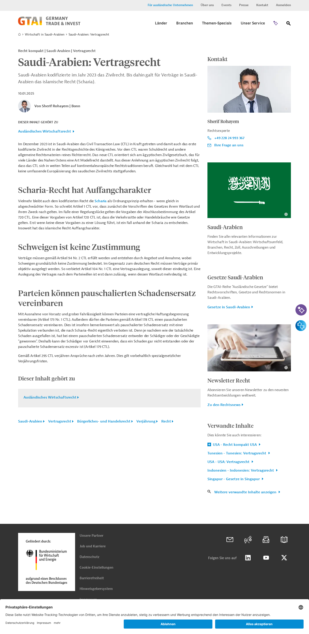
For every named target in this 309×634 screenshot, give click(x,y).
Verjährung (145, 421)
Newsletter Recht (228, 380)
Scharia (101, 201)
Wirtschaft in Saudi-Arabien (44, 34)
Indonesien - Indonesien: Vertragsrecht (241, 470)
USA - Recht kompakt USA (235, 444)
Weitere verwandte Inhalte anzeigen (245, 492)
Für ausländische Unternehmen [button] (170, 5)
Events (226, 5)
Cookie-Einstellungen (96, 567)
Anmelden (283, 5)
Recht (166, 421)
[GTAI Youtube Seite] (266, 558)
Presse (244, 5)
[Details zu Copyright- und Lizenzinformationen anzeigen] (286, 109)
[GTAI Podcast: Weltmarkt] (248, 539)
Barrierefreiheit (92, 578)
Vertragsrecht (59, 421)
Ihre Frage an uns (228, 145)
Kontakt (262, 5)
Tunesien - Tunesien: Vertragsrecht (237, 453)
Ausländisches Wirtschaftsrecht (44, 131)
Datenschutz (89, 557)
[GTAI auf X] (284, 558)
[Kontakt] (230, 539)
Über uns (207, 5)
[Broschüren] (284, 539)
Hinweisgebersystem (96, 589)
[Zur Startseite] (49, 24)
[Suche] (288, 24)
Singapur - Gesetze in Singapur (234, 479)
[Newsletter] (266, 539)
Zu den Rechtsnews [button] (223, 405)
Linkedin (248, 558)
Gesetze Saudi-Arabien (235, 277)
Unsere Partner (91, 536)
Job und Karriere (93, 546)
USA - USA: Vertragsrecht (228, 462)
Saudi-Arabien (30, 421)
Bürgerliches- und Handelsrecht (104, 421)
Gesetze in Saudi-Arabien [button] (228, 307)
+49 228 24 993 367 (229, 138)
